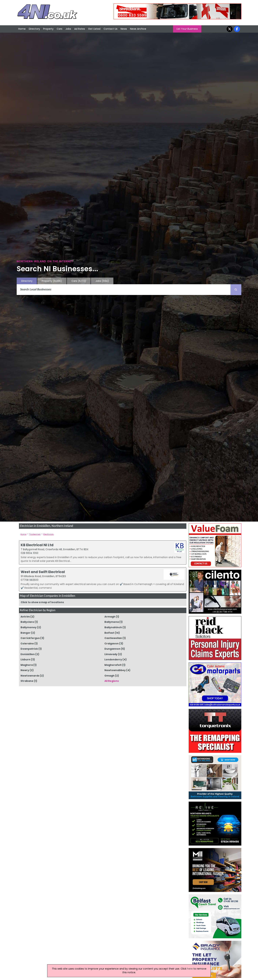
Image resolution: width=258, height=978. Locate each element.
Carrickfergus (30, 638)
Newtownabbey (115, 670)
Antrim (25, 616)
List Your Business (187, 29)
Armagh (109, 616)
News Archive (138, 29)
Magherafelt (113, 665)
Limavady (110, 654)
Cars (59, 29)
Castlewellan (113, 638)
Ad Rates (79, 29)
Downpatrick (29, 649)
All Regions (111, 681)
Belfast (109, 633)
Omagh (109, 675)
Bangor (26, 633)
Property (48, 29)
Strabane (27, 681)
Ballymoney (29, 627)
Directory (34, 29)
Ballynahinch (113, 627)
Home (22, 29)
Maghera (27, 665)
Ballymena (111, 622)
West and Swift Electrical (43, 571)
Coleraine (27, 643)
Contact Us (110, 29)
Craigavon (111, 643)
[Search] (235, 289)
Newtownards (30, 675)
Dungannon (112, 649)
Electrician (48, 534)
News (124, 29)
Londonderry (113, 659)
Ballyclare (27, 622)
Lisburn (25, 659)
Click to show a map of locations (42, 602)
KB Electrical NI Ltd (37, 544)
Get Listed (94, 29)
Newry (25, 670)
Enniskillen (28, 654)
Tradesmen (35, 534)
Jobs (68, 29)
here (190, 968)
